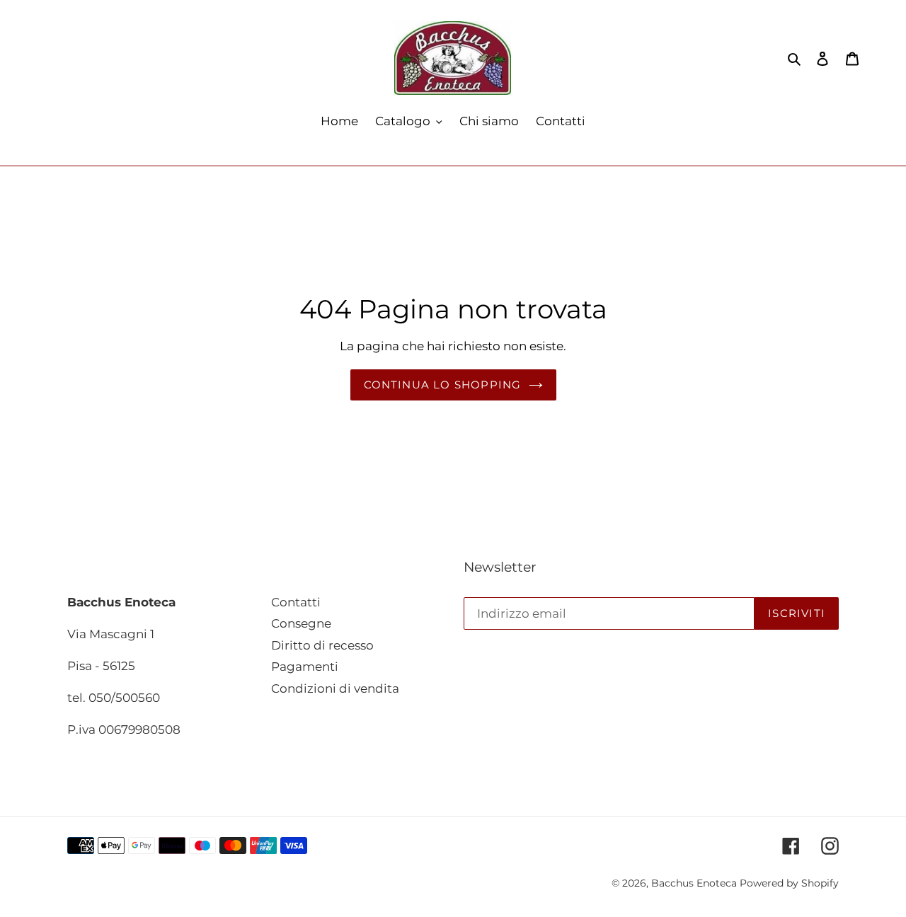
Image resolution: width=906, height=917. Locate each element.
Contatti (296, 602)
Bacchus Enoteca (695, 883)
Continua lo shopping (443, 384)
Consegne (301, 623)
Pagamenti (304, 666)
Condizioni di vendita (335, 688)
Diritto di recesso (322, 645)
